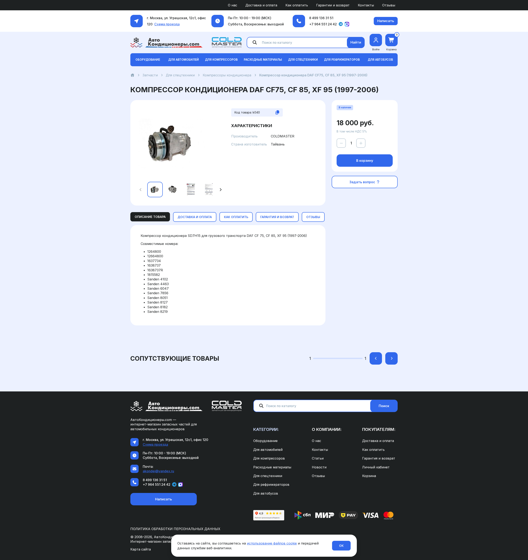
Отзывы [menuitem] (388, 5)
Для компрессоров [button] (221, 59)
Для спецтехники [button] (303, 59)
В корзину (364, 160)
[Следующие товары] (391, 358)
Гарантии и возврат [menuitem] (333, 5)
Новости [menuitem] (319, 467)
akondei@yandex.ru (158, 471)
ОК (341, 545)
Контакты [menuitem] (366, 5)
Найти (355, 42)
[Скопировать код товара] (277, 112)
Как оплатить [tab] (236, 217)
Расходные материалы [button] (263, 59)
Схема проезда (167, 24)
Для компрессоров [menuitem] (269, 458)
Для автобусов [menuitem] (265, 493)
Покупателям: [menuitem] (378, 429)
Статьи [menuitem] (318, 458)
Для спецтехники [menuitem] (267, 476)
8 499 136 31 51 (321, 18)
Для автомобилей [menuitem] (268, 450)
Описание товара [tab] (150, 217)
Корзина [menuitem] (369, 476)
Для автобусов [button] (380, 59)
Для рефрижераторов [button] (342, 59)
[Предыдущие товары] (376, 358)
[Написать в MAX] (347, 24)
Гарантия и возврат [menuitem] (378, 458)
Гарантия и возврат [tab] (277, 217)
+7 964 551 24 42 (323, 24)
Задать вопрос (362, 182)
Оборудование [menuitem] (265, 441)
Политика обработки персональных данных (175, 529)
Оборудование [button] (148, 59)
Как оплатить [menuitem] (296, 5)
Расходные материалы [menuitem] (272, 467)
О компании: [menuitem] (327, 429)
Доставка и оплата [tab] (195, 217)
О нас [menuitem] (232, 5)
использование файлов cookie (272, 543)
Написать (385, 21)
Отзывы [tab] (313, 217)
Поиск (384, 406)
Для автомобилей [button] (183, 59)
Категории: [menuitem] (266, 429)
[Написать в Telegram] (340, 24)
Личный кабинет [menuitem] (376, 467)
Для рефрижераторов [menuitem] (271, 484)
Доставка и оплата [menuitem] (261, 5)
